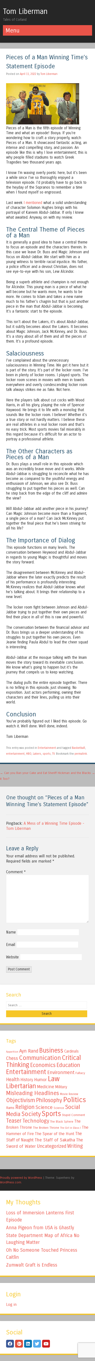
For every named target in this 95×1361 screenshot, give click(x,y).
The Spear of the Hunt (54, 1133)
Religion (25, 1107)
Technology (35, 1121)
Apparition (12, 1051)
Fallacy (80, 1073)
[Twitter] (37, 1344)
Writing (75, 1146)
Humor (40, 1079)
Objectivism (20, 1100)
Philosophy (49, 1100)
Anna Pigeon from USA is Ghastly (40, 1227)
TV (53, 753)
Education (68, 1065)
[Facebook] (10, 1344)
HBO (28, 753)
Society (31, 1114)
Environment (61, 1072)
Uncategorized (51, 1146)
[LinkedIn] (28, 1344)
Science (44, 1107)
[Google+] (19, 1344)
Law (54, 1079)
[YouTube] (46, 1344)
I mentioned (33, 203)
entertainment (15, 753)
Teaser (13, 1120)
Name (11, 932)
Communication (40, 1058)
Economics (43, 1065)
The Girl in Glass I (70, 1127)
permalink (81, 753)
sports (47, 753)
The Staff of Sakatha (55, 1140)
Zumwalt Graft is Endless (31, 1265)
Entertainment (47, 748)
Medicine (45, 1086)
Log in (11, 1304)
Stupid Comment (73, 1115)
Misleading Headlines (32, 1093)
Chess (12, 1058)
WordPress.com (10, 1182)
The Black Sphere (61, 1121)
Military (61, 1087)
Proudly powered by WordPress (21, 1177)
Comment (16, 872)
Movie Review (69, 1094)
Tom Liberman (25, 11)
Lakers (37, 753)
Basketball (78, 748)
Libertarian (21, 1086)
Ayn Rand (28, 1051)
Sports (51, 1114)
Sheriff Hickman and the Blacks (71, 773)
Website (12, 957)
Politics (74, 1100)
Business (51, 1050)
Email (10, 944)
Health (12, 1079)
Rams (10, 1108)
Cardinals (71, 1051)
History (26, 1079)
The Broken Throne (46, 1128)
